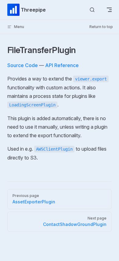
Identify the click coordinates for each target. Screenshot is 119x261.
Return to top (101, 26)
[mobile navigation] (109, 10)
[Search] (92, 10)
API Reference (62, 65)
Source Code (22, 65)
